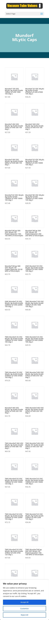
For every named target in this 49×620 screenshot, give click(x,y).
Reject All (24, 615)
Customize (24, 608)
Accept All (24, 602)
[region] (24, 600)
